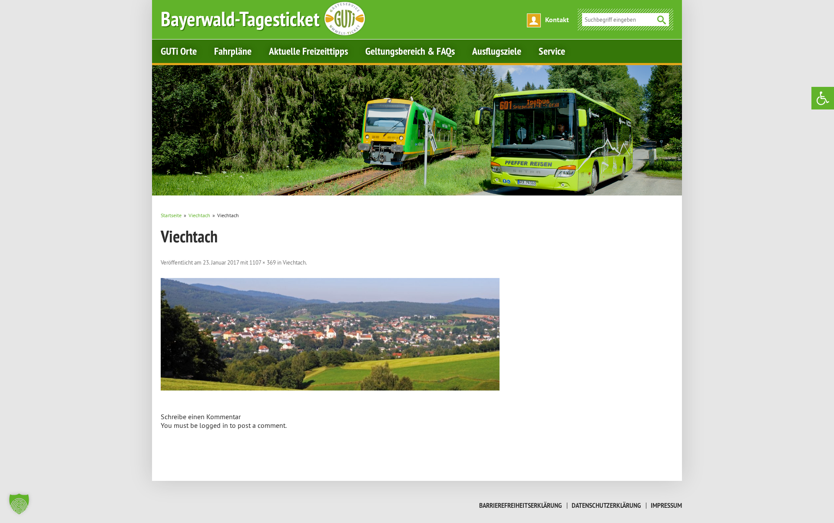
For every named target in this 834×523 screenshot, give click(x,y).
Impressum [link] (666, 506)
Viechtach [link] (294, 262)
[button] (19, 504)
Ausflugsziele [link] (496, 51)
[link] (822, 98)
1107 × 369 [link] (262, 262)
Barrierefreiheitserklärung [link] (520, 506)
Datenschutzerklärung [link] (606, 506)
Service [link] (552, 51)
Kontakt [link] (557, 19)
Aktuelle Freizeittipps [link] (308, 51)
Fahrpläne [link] (233, 51)
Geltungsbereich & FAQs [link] (410, 51)
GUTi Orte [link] (179, 51)
